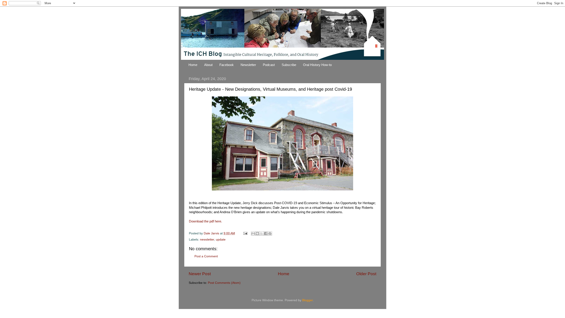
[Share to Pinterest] (270, 233)
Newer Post (200, 273)
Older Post (366, 273)
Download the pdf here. (205, 221)
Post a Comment (206, 256)
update (221, 239)
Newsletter (248, 65)
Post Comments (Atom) (224, 282)
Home (192, 65)
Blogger (307, 300)
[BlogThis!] (257, 233)
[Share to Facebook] (266, 233)
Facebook (226, 65)
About (208, 65)
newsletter (207, 239)
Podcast (269, 65)
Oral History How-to (317, 65)
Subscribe (289, 65)
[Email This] (253, 233)
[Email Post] (245, 233)
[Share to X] (261, 233)
